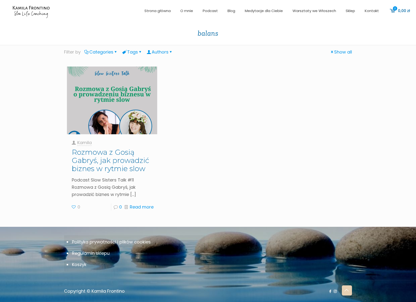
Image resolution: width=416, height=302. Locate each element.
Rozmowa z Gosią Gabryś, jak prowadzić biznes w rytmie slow (110, 160)
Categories (101, 52)
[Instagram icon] (335, 291)
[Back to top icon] (347, 290)
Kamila (84, 143)
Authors (160, 52)
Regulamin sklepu (91, 253)
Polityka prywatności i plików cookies (111, 242)
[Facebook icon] (330, 291)
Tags (132, 52)
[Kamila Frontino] (31, 11)
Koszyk (79, 265)
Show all (343, 52)
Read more (142, 207)
